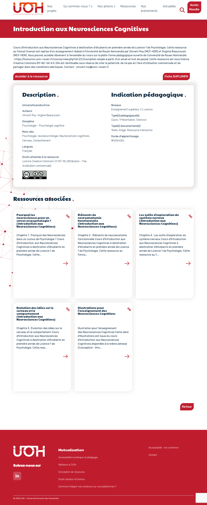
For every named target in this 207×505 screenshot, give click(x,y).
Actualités (169, 6)
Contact (153, 455)
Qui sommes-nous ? (76, 6)
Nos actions (105, 6)
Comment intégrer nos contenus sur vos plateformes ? (87, 486)
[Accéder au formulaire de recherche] (182, 11)
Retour (187, 406)
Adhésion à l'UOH (67, 464)
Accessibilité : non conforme (163, 447)
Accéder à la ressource (31, 76)
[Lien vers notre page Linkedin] (17, 476)
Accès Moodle (194, 7)
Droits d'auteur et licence (71, 479)
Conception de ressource (71, 472)
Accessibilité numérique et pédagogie (78, 457)
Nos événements (149, 9)
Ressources (128, 6)
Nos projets (51, 9)
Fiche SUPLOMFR (176, 76)
